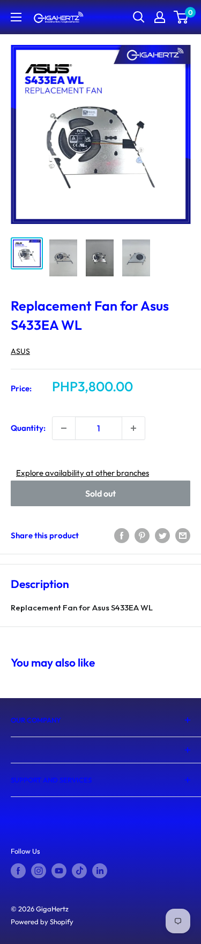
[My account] (159, 17)
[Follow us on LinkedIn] (99, 870)
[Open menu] (16, 17)
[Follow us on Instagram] (38, 870)
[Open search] (139, 17)
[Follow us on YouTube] (58, 870)
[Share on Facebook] (121, 535)
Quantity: (28, 428)
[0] (181, 17)
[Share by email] (182, 535)
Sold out (100, 493)
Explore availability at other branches (82, 473)
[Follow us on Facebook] (18, 870)
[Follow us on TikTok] (79, 870)
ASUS (20, 351)
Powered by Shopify (42, 921)
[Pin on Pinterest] (142, 535)
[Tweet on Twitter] (162, 535)
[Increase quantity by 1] (133, 428)
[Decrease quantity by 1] (64, 428)
